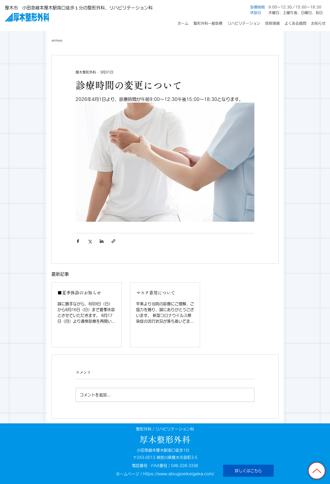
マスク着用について (155, 293)
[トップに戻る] (316, 470)
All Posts (56, 40)
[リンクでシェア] (113, 241)
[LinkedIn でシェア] (101, 241)
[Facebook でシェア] (78, 241)
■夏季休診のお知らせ (81, 293)
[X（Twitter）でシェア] (89, 241)
